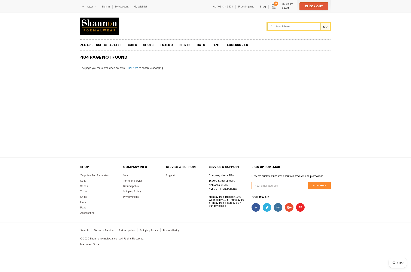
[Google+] (289, 207)
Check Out (314, 6)
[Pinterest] (300, 207)
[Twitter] (267, 207)
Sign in (106, 6)
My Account (121, 6)
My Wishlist (140, 6)
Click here (133, 68)
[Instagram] (278, 207)
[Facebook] (256, 207)
